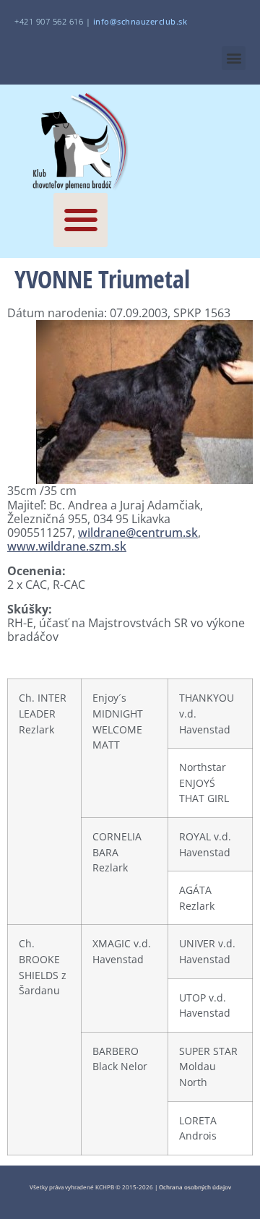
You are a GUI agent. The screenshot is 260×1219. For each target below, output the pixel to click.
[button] (234, 58)
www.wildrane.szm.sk (66, 546)
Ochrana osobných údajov (195, 1187)
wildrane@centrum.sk (138, 532)
